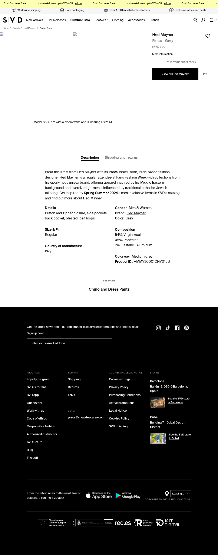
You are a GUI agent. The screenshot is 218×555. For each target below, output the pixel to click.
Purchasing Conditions (125, 395)
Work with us (35, 410)
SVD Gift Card (36, 387)
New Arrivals (34, 20)
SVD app (33, 395)
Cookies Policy (119, 418)
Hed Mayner (30, 28)
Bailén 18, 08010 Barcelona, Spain (169, 389)
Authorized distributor (42, 434)
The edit (32, 458)
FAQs (71, 395)
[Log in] (203, 20)
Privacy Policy (118, 387)
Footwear (101, 20)
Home (6, 28)
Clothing (117, 20)
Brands (154, 20)
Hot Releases (56, 20)
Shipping (74, 379)
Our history (34, 403)
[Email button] (205, 74)
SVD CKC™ (34, 442)
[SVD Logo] (12, 19)
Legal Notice (118, 410)
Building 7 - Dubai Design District (167, 425)
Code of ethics (37, 418)
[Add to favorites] (207, 35)
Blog (30, 450)
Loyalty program (38, 379)
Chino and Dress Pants (109, 289)
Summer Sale (80, 20)
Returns (73, 387)
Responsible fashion (41, 426)
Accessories (136, 20)
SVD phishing (118, 426)
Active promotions (121, 403)
